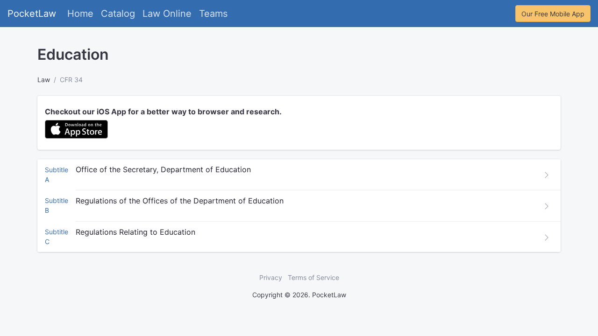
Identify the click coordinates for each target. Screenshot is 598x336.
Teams (213, 13)
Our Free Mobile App (552, 14)
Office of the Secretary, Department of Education (163, 169)
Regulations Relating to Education (135, 232)
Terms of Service (313, 277)
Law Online (167, 13)
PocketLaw (31, 13)
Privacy (270, 277)
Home (80, 13)
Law (43, 80)
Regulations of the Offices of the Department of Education (180, 200)
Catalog (118, 13)
